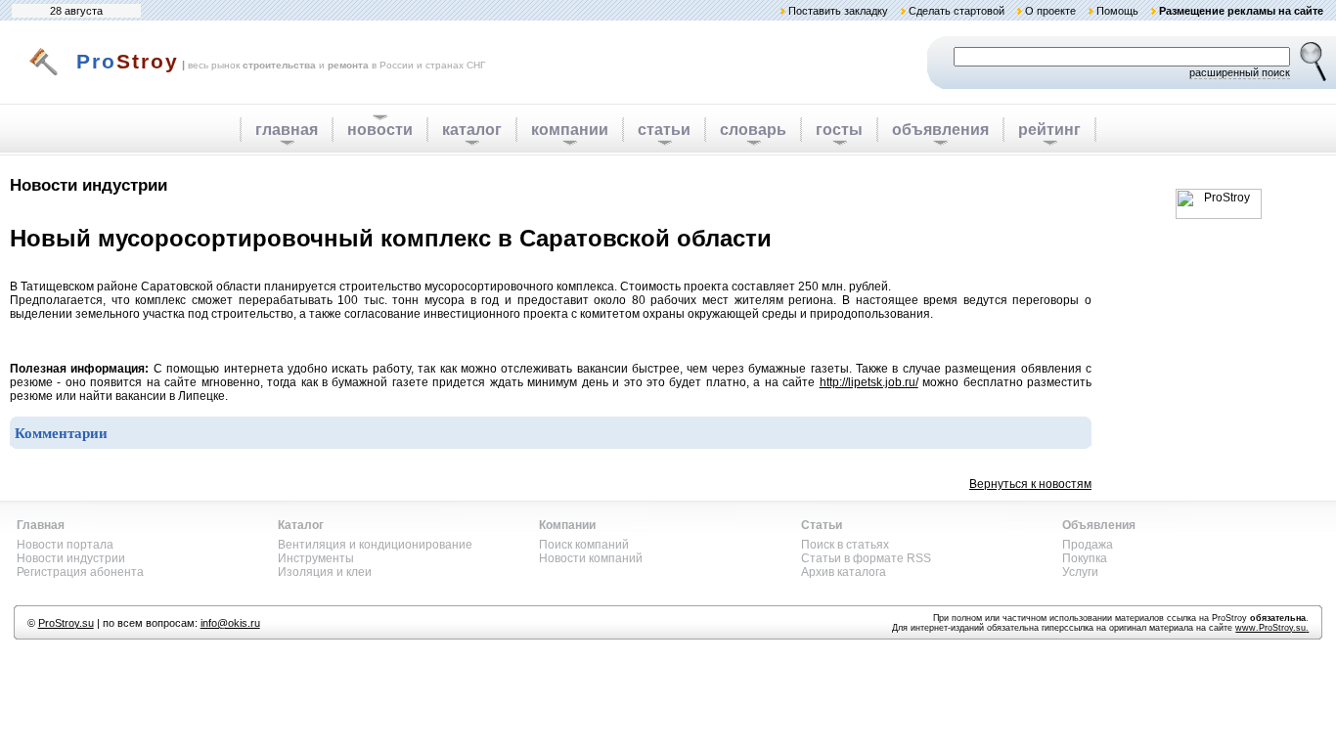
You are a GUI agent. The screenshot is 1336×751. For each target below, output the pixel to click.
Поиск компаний (584, 545)
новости (380, 129)
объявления (940, 129)
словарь (753, 129)
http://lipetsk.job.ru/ (869, 382)
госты (839, 129)
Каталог (301, 525)
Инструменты (316, 558)
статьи (664, 129)
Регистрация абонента (80, 572)
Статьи (821, 525)
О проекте (1050, 11)
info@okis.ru (230, 623)
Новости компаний (591, 558)
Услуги (1080, 572)
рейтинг (1049, 129)
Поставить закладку (838, 11)
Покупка (1084, 558)
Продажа (1087, 545)
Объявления (1099, 525)
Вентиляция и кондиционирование (375, 545)
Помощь (1117, 11)
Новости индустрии (71, 558)
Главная (41, 525)
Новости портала (65, 545)
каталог (472, 129)
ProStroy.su (66, 623)
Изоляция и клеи (325, 572)
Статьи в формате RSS (866, 558)
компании (569, 129)
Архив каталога (843, 572)
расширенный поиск (1239, 72)
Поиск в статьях (845, 545)
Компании (567, 525)
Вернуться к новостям (1030, 484)
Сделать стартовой (956, 11)
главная (286, 129)
